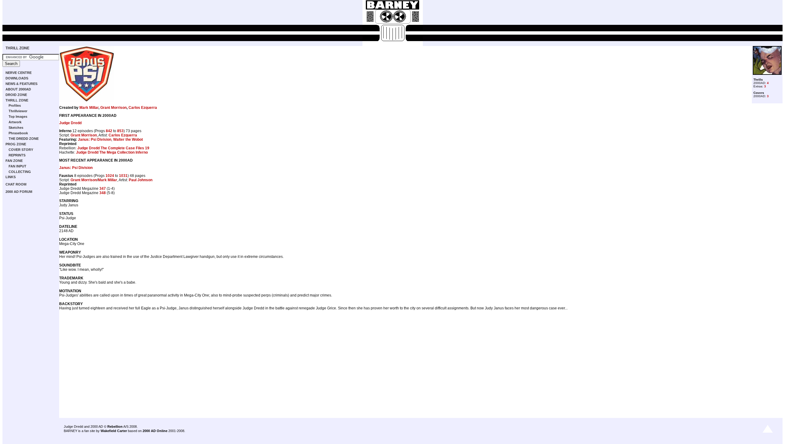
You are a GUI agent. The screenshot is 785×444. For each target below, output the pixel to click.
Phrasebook (18, 133)
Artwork (15, 122)
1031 (123, 176)
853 (120, 131)
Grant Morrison (113, 107)
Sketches (16, 127)
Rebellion (115, 426)
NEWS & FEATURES (21, 84)
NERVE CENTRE (19, 73)
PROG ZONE (16, 144)
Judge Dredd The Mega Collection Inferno (112, 152)
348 (102, 193)
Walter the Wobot (128, 139)
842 (109, 131)
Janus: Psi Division (94, 139)
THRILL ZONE (17, 48)
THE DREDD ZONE (24, 138)
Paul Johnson (140, 180)
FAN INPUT (17, 166)
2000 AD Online (155, 431)
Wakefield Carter (114, 431)
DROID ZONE (16, 95)
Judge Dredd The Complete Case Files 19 (113, 148)
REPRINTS (17, 155)
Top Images (18, 116)
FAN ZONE (14, 161)
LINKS (11, 177)
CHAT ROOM (16, 184)
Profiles (15, 105)
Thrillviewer (18, 111)
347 (102, 188)
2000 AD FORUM (19, 191)
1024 (109, 176)
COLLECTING (20, 172)
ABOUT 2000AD (18, 89)
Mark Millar (88, 107)
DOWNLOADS (17, 78)
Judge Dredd (70, 123)
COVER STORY (21, 149)
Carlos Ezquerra (142, 107)
